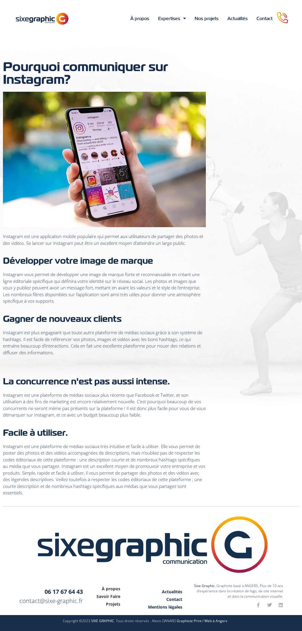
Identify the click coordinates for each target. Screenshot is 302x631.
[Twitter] (269, 605)
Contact (265, 18)
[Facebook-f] (258, 605)
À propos (139, 18)
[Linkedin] (280, 605)
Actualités (237, 18)
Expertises (169, 18)
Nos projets (207, 18)
